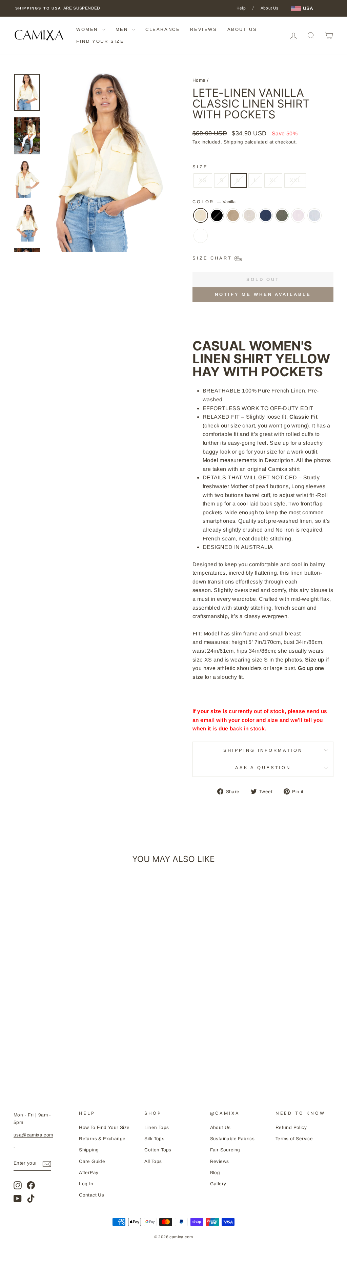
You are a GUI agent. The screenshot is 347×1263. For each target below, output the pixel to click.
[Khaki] (233, 219)
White (200, 236)
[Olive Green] (282, 219)
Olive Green (282, 215)
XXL (295, 180)
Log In (86, 1183)
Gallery (218, 1183)
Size (200, 166)
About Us (270, 8)
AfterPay (88, 1172)
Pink (298, 215)
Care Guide (92, 1161)
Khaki (233, 215)
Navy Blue (265, 215)
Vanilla (200, 215)
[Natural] (249, 219)
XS (203, 180)
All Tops (153, 1161)
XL (273, 180)
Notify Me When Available (263, 294)
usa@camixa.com (33, 1134)
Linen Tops (156, 1127)
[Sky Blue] (314, 219)
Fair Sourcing (225, 1149)
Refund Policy (291, 1127)
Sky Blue (314, 215)
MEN (123, 29)
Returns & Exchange (102, 1138)
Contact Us (91, 1195)
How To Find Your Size (104, 1127)
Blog (215, 1172)
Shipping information (263, 750)
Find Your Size (100, 41)
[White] (200, 239)
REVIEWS (203, 29)
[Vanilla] (200, 219)
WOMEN (88, 29)
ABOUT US (242, 29)
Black (217, 215)
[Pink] (298, 219)
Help (241, 8)
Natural (249, 215)
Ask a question (263, 767)
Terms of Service (294, 1138)
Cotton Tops (157, 1149)
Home (199, 80)
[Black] (217, 219)
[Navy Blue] (266, 219)
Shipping (233, 142)
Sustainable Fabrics (232, 1138)
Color (214, 201)
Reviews (219, 1161)
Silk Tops (154, 1138)
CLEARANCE (162, 29)
